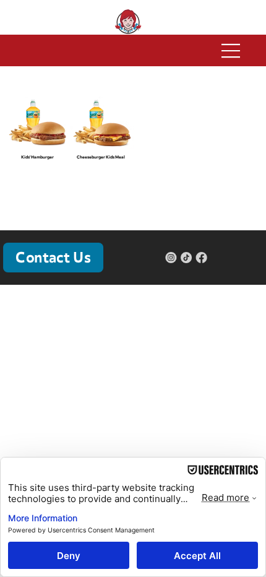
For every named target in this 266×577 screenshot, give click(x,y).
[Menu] (133, 50)
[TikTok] (186, 257)
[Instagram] (170, 257)
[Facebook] (201, 257)
